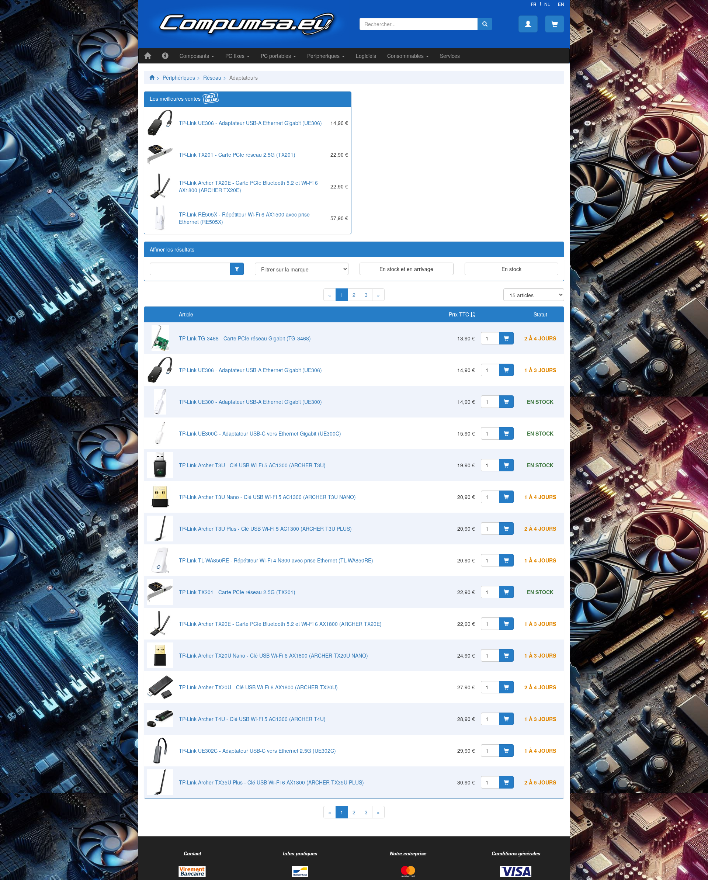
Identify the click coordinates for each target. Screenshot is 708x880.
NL (547, 4)
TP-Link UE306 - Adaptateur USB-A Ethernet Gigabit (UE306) (250, 123)
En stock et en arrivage (406, 269)
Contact (192, 853)
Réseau (212, 77)
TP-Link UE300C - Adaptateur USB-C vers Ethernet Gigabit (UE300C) (260, 433)
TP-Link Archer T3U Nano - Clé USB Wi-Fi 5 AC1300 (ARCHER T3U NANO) (267, 496)
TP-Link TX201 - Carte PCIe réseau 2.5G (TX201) (237, 154)
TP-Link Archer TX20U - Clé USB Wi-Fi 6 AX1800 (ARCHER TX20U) (258, 687)
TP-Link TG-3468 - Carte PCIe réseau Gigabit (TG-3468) (245, 338)
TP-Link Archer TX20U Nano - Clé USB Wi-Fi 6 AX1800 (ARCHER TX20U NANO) (273, 655)
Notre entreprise (408, 853)
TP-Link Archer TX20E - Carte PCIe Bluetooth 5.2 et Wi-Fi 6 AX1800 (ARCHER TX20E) (280, 623)
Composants (195, 55)
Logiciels (366, 55)
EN (561, 4)
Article (186, 314)
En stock (511, 269)
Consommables (406, 55)
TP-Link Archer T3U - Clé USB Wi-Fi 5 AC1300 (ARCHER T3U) (252, 465)
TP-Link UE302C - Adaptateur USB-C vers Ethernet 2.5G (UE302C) (257, 750)
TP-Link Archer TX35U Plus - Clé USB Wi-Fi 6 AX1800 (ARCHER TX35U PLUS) (271, 782)
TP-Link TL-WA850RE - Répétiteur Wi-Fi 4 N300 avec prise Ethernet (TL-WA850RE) (276, 560)
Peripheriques (324, 55)
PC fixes (235, 55)
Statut (540, 314)
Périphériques (179, 77)
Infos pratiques (300, 853)
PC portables (276, 55)
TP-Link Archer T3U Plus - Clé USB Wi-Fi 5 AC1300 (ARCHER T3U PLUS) (265, 528)
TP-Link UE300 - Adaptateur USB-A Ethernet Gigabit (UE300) (250, 401)
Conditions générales (516, 853)
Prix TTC (460, 314)
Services (450, 55)
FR (534, 4)
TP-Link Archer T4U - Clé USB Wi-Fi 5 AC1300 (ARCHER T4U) (252, 719)
